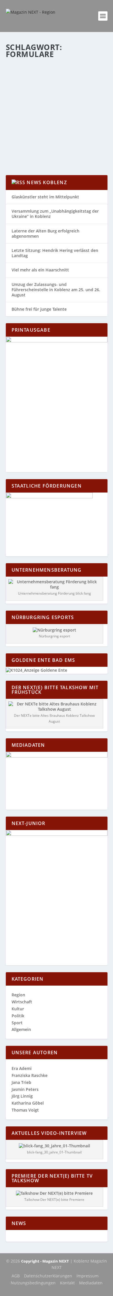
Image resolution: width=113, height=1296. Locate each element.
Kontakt (67, 1283)
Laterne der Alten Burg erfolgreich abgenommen (45, 233)
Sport (17, 1022)
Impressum (87, 1276)
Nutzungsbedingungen (33, 1283)
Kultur (18, 1008)
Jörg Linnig (22, 1096)
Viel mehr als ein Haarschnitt (40, 270)
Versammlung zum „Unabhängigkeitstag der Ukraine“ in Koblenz (55, 213)
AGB (16, 1276)
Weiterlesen (28, 149)
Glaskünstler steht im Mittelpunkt (45, 197)
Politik (18, 1015)
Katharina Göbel (31, 86)
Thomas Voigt (25, 1110)
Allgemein (80, 86)
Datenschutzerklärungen (48, 1276)
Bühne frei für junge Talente (39, 309)
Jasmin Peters (25, 1089)
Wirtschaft (20, 92)
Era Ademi (22, 1068)
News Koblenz (47, 182)
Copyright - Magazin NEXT (45, 1261)
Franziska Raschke (30, 1075)
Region (95, 86)
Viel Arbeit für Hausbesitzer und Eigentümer (56, 74)
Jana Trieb (21, 1082)
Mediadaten (91, 1283)
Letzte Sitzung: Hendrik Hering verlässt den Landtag (55, 253)
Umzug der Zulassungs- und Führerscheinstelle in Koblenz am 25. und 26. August (56, 290)
